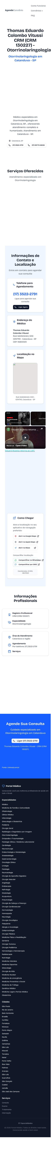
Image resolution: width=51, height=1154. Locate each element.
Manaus (5, 1027)
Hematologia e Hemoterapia (13, 951)
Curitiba (5, 1020)
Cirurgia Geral (7, 828)
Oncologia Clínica (8, 862)
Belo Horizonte (8, 1013)
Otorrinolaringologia (10, 835)
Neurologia (6, 917)
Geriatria (5, 941)
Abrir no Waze (24, 548)
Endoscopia (6, 886)
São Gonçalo (7, 1081)
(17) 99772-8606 (38, 145)
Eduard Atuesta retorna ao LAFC (25, 429)
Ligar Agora (23, 307)
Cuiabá (4, 1085)
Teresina (5, 1054)
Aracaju (5, 1071)
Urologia (5, 866)
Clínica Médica (8, 815)
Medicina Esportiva (9, 965)
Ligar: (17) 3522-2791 (27, 740)
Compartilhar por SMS (28, 564)
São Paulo (6, 1006)
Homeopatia (7, 913)
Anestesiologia (7, 856)
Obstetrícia (6, 995)
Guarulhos (6, 1078)
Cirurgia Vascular (9, 879)
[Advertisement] (25, 90)
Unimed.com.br (13, 767)
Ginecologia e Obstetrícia (12, 821)
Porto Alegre (7, 1030)
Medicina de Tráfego (10, 985)
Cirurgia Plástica (8, 934)
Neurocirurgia (7, 849)
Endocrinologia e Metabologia (14, 852)
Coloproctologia (8, 930)
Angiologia (6, 883)
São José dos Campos (10, 1092)
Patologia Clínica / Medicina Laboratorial (18, 842)
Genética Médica (8, 988)
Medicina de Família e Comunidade (16, 808)
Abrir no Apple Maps (27, 542)
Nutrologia (6, 958)
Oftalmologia (7, 811)
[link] (8, 429)
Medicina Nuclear (9, 975)
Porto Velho (6, 1061)
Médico (5, 804)
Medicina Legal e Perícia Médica (15, 992)
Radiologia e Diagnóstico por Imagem (17, 832)
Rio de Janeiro (7, 1010)
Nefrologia (6, 890)
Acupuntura (6, 896)
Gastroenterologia (9, 859)
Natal (4, 1057)
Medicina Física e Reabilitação (14, 937)
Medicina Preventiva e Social (13, 982)
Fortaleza (5, 1023)
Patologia (5, 869)
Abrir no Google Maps (27, 536)
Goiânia (5, 1040)
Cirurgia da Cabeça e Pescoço (14, 903)
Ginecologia (6, 968)
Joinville (5, 1088)
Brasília (5, 1017)
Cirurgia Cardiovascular (11, 907)
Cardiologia (6, 845)
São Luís (5, 1047)
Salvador (5, 1034)
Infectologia (6, 818)
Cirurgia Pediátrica (9, 947)
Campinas (6, 1044)
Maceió (5, 1051)
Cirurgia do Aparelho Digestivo (14, 876)
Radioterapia (7, 954)
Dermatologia (7, 910)
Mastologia (6, 893)
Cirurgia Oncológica (10, 920)
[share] (42, 428)
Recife (4, 1037)
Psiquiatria (6, 924)
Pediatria (5, 825)
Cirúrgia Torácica (9, 944)
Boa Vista (5, 1064)
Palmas (5, 1068)
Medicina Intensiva (9, 961)
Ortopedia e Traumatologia (12, 838)
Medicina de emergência (12, 978)
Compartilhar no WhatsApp (28, 560)
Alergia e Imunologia (10, 927)
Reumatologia (7, 873)
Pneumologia (7, 900)
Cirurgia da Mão (8, 971)
